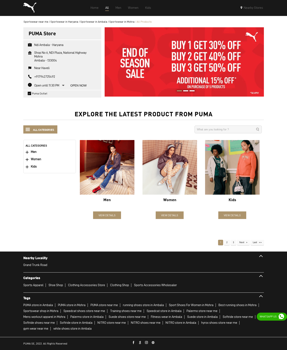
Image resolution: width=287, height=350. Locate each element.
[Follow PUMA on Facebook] (134, 343)
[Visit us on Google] (140, 343)
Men (34, 151)
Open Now (78, 85)
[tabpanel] (184, 61)
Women (36, 159)
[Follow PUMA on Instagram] (147, 343)
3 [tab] (191, 91)
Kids (34, 166)
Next (241, 242)
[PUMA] (29, 8)
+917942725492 (44, 76)
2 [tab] (184, 91)
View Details (107, 215)
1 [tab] (178, 91)
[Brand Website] (153, 343)
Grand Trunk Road (35, 265)
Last (255, 242)
